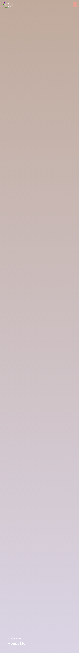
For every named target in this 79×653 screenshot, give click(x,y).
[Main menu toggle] (75, 4)
